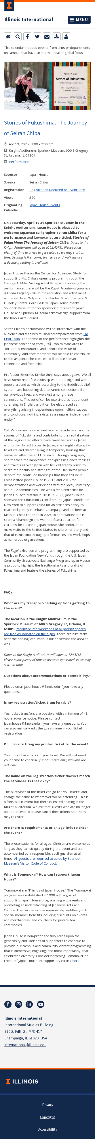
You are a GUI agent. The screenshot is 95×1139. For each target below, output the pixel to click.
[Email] (47, 36)
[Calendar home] (8, 36)
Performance (19, 161)
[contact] (66, 36)
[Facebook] (27, 36)
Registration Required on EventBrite (57, 189)
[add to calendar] (57, 36)
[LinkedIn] (29, 1004)
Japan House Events (44, 205)
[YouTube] (41, 1004)
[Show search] (18, 36)
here (76, 960)
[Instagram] (18, 1004)
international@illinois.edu (25, 1045)
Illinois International (28, 19)
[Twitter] (37, 36)
